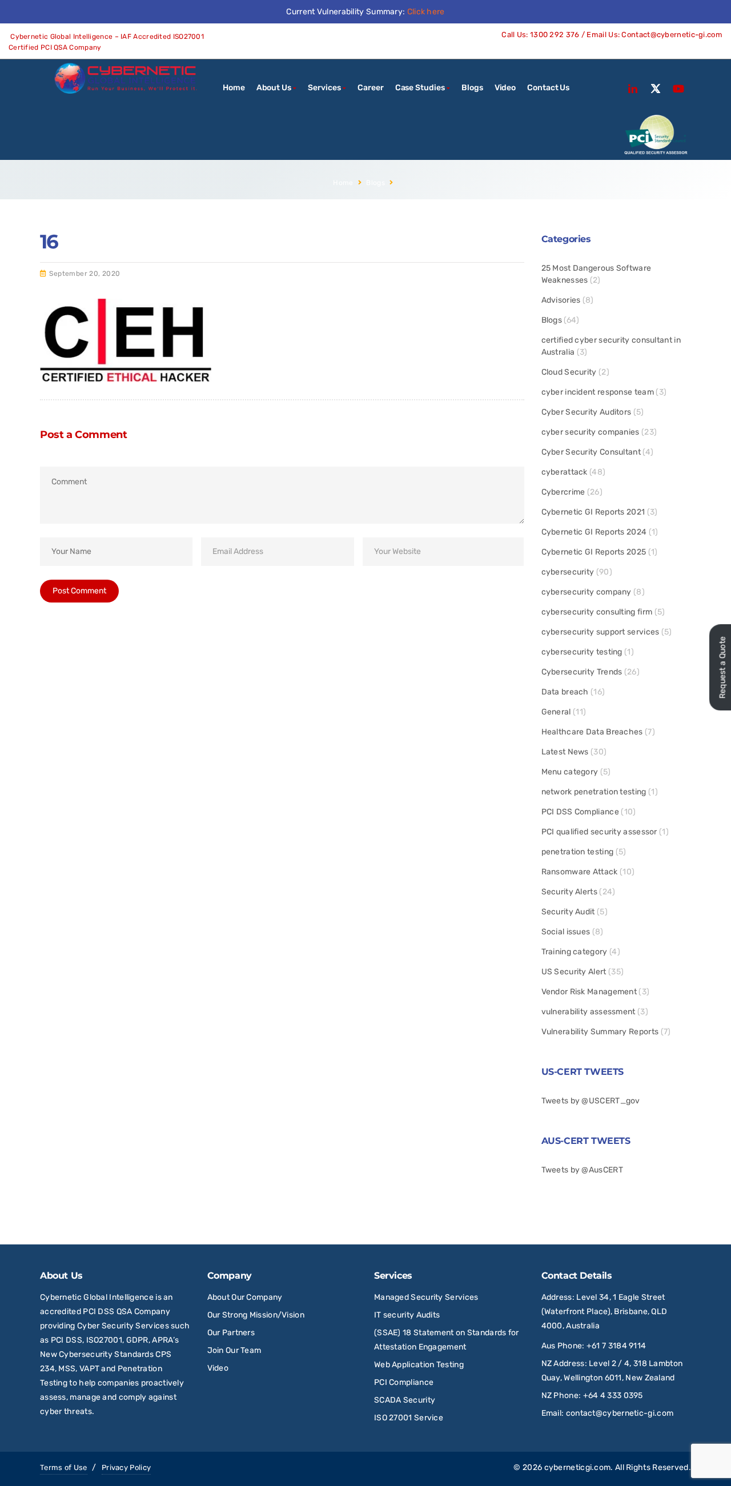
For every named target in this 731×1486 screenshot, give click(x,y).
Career (370, 88)
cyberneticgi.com (577, 1467)
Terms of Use (63, 1467)
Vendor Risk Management (589, 992)
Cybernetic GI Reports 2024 (594, 532)
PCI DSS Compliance (580, 812)
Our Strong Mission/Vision (256, 1315)
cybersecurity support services (600, 632)
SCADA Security (405, 1400)
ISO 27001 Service (408, 1418)
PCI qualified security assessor (599, 832)
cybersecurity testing (581, 652)
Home (234, 88)
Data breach (565, 692)
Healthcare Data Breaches (592, 732)
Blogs (472, 88)
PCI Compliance (403, 1382)
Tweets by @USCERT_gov (590, 1101)
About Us (273, 88)
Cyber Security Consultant (591, 452)
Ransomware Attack (579, 872)
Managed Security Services (426, 1297)
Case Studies (420, 88)
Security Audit (568, 912)
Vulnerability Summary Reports (600, 1032)
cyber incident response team (597, 392)
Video (505, 88)
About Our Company (245, 1297)
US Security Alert (574, 972)
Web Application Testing (419, 1364)
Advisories (561, 300)
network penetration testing (593, 792)
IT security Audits (407, 1315)
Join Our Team (234, 1350)
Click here (426, 12)
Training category (574, 952)
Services (324, 88)
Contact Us (548, 88)
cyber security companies (590, 432)
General (556, 712)
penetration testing (577, 852)
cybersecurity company (586, 592)
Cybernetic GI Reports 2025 (593, 552)
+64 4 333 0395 (613, 1395)
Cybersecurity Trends (581, 672)
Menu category (570, 772)
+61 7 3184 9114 (616, 1346)
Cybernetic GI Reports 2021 (593, 512)
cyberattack (564, 472)
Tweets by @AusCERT (582, 1170)
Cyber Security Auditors (586, 412)
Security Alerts (569, 892)
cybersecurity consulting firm (597, 612)
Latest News (565, 752)
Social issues (566, 932)
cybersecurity (568, 572)
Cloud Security (569, 372)
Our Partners (231, 1333)
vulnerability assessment (588, 1012)
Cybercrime (563, 492)
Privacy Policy (126, 1467)
